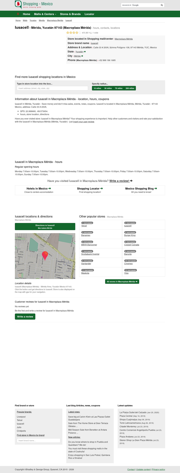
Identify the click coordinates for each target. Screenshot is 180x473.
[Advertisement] (38, 51)
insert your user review (83, 121)
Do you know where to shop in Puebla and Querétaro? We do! (88, 443)
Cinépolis (21, 430)
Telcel (19, 420)
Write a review (25, 316)
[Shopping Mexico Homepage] (51, 5)
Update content (143, 469)
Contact (131, 469)
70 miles (118, 88)
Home (26, 14)
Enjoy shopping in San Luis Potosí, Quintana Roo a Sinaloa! (89, 456)
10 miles (97, 88)
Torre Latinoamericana (137, 422)
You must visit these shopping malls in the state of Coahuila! (87, 450)
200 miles (130, 88)
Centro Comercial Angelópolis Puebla (141, 431)
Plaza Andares (133, 436)
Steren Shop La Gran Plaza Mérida (139, 442)
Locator (89, 14)
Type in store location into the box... (34, 83)
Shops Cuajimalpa (135, 419)
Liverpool (21, 416)
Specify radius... (100, 83)
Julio (19, 427)
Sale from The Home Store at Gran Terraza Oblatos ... (88, 425)
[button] (18, 14)
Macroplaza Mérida (124, 38)
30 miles (108, 88)
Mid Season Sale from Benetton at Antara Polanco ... (87, 431)
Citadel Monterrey (134, 426)
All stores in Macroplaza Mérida (121, 281)
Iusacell (20, 423)
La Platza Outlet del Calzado (139, 412)
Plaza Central (132, 415)
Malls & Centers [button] (44, 14)
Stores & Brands (70, 14)
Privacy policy (158, 469)
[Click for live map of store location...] (45, 256)
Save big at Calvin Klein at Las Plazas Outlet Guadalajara (89, 418)
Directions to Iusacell (45, 226)
